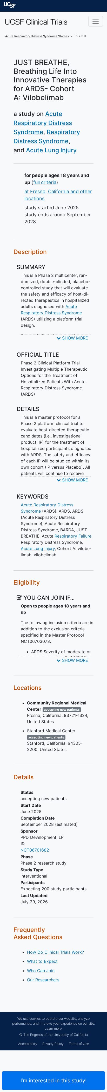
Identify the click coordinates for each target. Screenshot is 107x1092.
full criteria (44, 182)
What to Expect (42, 961)
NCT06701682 (35, 850)
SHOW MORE (74, 338)
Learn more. (53, 1028)
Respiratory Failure (73, 536)
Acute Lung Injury (51, 150)
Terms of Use (79, 1044)
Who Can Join (41, 970)
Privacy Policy (53, 1044)
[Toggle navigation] (95, 21)
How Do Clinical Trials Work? (55, 952)
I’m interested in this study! (54, 1080)
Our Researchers (43, 979)
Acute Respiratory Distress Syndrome (43, 123)
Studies (37, 36)
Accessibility (27, 1044)
